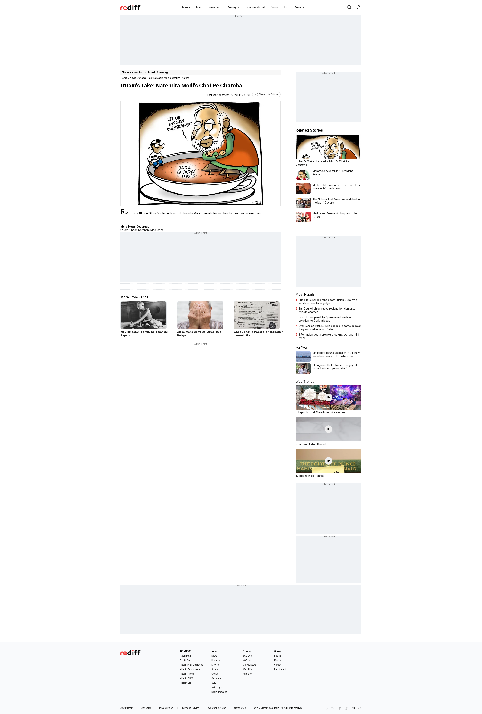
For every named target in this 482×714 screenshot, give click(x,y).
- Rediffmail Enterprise (191, 664)
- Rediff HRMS (187, 674)
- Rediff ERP (186, 683)
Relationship (280, 669)
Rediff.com (268, 708)
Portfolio (247, 674)
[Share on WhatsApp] (326, 708)
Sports (214, 669)
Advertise (146, 708)
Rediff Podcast (219, 692)
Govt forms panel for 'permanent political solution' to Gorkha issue (325, 319)
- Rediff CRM (186, 678)
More (298, 7)
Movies (215, 664)
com (160, 230)
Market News (249, 664)
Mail (198, 7)
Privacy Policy (166, 708)
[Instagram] (346, 708)
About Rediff (126, 708)
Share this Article (268, 94)
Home (186, 7)
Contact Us (240, 708)
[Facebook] (339, 708)
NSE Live (247, 660)
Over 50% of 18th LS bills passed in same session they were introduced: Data (330, 327)
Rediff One (185, 660)
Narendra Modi (146, 230)
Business (216, 660)
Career (277, 664)
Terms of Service (190, 708)
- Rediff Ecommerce (190, 669)
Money (232, 7)
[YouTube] (353, 708)
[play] (328, 397)
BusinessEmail (256, 7)
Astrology (216, 687)
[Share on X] (332, 708)
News (212, 7)
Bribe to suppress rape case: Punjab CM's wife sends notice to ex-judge (328, 301)
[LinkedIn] (360, 708)
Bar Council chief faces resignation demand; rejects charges (327, 310)
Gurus (274, 7)
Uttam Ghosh (128, 230)
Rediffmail (185, 655)
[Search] (349, 7)
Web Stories (305, 381)
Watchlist (248, 669)
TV (286, 7)
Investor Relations (216, 708)
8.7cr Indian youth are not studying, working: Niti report (329, 336)
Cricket (215, 674)
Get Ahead (216, 678)
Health (277, 655)
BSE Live (247, 655)
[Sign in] (359, 7)
